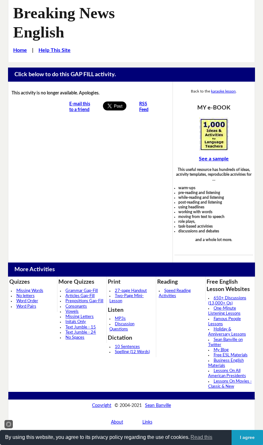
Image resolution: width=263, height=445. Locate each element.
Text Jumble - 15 (80, 327)
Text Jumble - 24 (80, 332)
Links (147, 422)
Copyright (101, 405)
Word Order (27, 301)
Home (20, 50)
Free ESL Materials (231, 355)
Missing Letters (79, 317)
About (117, 422)
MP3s (120, 319)
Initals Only (75, 322)
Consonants (76, 306)
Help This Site (54, 50)
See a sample (214, 158)
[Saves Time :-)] (213, 134)
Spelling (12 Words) (132, 352)
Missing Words (29, 291)
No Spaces (74, 338)
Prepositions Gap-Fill (84, 301)
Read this (201, 437)
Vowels (72, 312)
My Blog (221, 350)
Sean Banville (158, 405)
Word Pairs (26, 306)
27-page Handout (131, 291)
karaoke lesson (223, 91)
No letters (25, 296)
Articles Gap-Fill (80, 296)
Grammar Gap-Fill (81, 291)
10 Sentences (127, 347)
